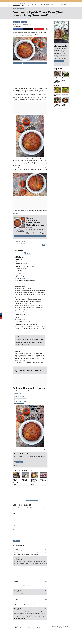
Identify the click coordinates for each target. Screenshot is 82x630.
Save (44, 244)
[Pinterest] (68, 1)
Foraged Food (60, 4)
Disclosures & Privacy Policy (29, 627)
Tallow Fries (64, 105)
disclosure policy (28, 24)
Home (14, 8)
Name (14, 525)
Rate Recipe (24, 22)
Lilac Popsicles (43, 480)
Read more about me (59, 61)
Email (31, 242)
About (65, 4)
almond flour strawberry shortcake (31, 99)
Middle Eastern (42, 4)
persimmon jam (24, 94)
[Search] (68, 5)
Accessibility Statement (38, 627)
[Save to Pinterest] (1, 318)
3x (29, 253)
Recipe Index (34, 4)
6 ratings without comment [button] (32, 500)
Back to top (16, 627)
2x (27, 253)
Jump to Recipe (16, 22)
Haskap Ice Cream (18, 394)
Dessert (22, 8)
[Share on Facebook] (1, 314)
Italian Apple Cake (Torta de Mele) (15, 482)
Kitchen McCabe (28, 210)
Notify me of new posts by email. (19, 538)
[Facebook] (66, 1)
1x (24, 253)
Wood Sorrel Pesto (64, 79)
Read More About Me (18, 462)
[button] (18, 229)
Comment (15, 513)
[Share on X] (1, 316)
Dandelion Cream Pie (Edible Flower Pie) (34, 482)
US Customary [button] (18, 278)
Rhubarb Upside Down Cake (20, 399)
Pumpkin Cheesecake (19, 403)
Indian (47, 4)
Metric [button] (23, 278)
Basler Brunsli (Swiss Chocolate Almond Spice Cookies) (57, 81)
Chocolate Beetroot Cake (20, 398)
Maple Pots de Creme (19, 396)
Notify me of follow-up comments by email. (21, 534)
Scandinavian (53, 4)
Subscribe (48, 626)
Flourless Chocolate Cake (20, 401)
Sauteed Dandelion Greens (57, 105)
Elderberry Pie (17, 393)
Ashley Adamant (17, 17)
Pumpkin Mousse (24, 480)
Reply (46, 549)
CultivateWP (60, 627)
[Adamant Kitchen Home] (21, 4)
